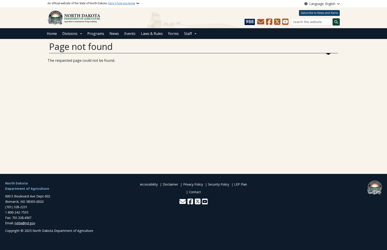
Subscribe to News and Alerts (319, 13)
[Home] (74, 17)
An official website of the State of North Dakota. (91, 3)
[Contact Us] (260, 22)
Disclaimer (170, 184)
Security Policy (218, 184)
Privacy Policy (193, 184)
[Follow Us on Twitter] (277, 22)
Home (52, 33)
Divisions (69, 33)
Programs (95, 33)
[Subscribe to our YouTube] (285, 22)
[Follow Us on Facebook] (269, 22)
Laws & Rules (152, 33)
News (114, 33)
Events (129, 33)
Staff (188, 33)
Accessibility (149, 184)
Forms (173, 33)
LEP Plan (240, 184)
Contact (195, 192)
